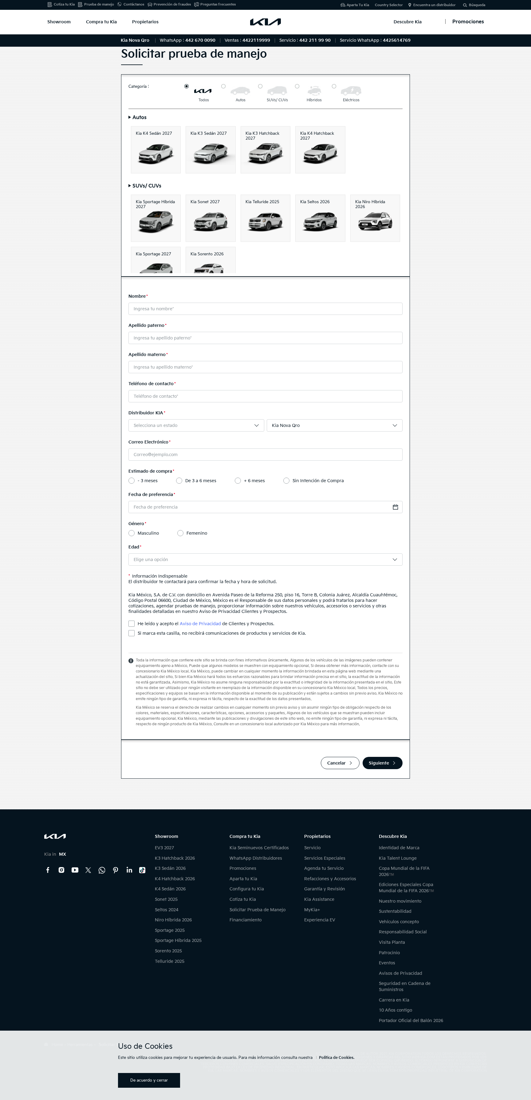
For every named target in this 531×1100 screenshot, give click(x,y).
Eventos (387, 963)
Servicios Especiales (324, 858)
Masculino (148, 533)
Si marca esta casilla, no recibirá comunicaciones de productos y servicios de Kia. (222, 633)
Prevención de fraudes (172, 4)
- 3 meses (148, 480)
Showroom (59, 22)
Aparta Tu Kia (358, 5)
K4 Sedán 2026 (170, 889)
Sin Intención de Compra (318, 480)
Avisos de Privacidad (400, 973)
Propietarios (145, 22)
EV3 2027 (164, 847)
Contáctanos (134, 4)
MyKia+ (312, 909)
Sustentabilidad (395, 911)
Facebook (48, 870)
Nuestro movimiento (400, 901)
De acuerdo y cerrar (149, 1080)
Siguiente (379, 763)
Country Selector (389, 5)
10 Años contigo (395, 1010)
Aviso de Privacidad (200, 623)
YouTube (75, 870)
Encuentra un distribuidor (434, 5)
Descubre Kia (408, 22)
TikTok (142, 870)
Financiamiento (246, 920)
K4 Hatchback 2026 (175, 878)
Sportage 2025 (170, 930)
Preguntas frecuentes (218, 4)
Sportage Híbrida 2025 (178, 940)
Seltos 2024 (166, 909)
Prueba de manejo (99, 4)
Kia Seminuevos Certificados (259, 847)
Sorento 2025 (168, 951)
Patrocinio (389, 952)
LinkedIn (129, 870)
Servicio (312, 847)
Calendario (395, 507)
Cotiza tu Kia (64, 4)
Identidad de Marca (399, 847)
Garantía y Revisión (324, 889)
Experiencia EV (319, 920)
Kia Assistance (319, 899)
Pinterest (115, 870)
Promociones (243, 868)
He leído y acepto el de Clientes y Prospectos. (206, 623)
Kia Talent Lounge (398, 858)
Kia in (55, 854)
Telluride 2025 (169, 961)
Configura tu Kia (247, 889)
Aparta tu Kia (243, 878)
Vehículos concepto (399, 921)
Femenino (197, 533)
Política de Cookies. (336, 1057)
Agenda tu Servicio (324, 868)
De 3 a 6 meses (200, 480)
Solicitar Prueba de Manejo (257, 909)
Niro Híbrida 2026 (173, 920)
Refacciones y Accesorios (330, 878)
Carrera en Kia (394, 1000)
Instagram (61, 870)
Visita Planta (392, 942)
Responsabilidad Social (403, 932)
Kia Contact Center (102, 870)
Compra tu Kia (101, 22)
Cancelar (336, 763)
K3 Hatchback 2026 (175, 858)
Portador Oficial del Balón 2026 (411, 1020)
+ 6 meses (254, 480)
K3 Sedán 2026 (170, 868)
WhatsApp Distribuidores (256, 858)
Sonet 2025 (166, 899)
